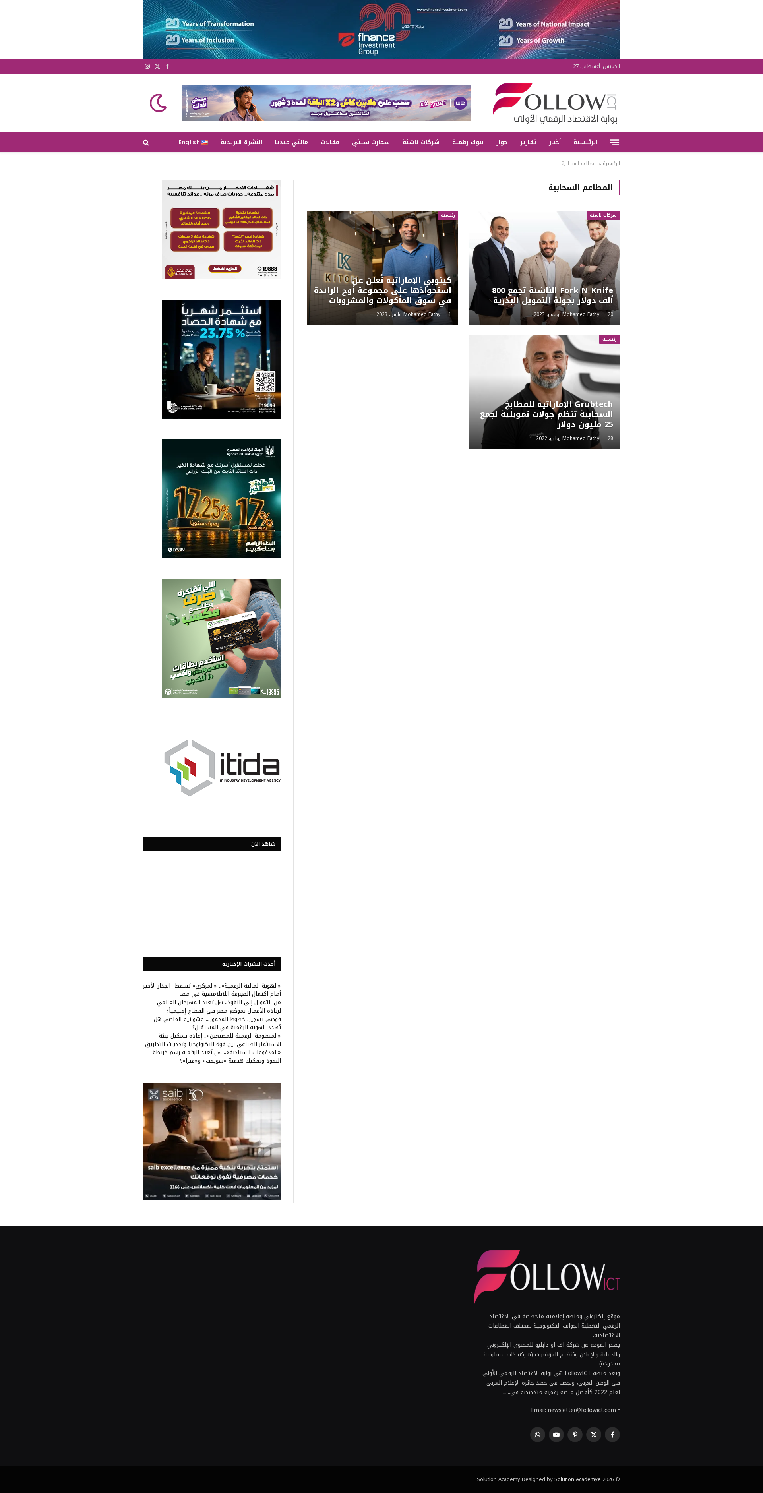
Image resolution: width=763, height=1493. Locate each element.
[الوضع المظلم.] (159, 103)
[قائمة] (614, 142)
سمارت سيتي (371, 142)
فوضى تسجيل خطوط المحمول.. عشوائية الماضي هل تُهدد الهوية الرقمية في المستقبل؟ (217, 1023)
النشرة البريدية (241, 142)
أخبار (555, 142)
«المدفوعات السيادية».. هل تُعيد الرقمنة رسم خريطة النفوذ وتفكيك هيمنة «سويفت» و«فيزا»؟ (217, 1056)
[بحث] (147, 142)
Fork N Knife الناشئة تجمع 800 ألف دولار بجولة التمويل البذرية (552, 296)
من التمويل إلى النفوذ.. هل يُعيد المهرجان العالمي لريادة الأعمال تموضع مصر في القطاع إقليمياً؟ (219, 1006)
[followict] (552, 103)
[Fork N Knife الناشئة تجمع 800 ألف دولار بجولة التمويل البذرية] (544, 268)
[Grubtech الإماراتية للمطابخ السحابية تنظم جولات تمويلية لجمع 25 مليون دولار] (544, 392)
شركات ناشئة (421, 142)
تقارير (528, 142)
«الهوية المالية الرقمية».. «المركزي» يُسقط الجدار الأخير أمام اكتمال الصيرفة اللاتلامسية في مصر (212, 989)
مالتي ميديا (291, 142)
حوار (501, 142)
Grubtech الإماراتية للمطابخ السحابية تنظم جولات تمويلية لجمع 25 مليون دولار (546, 414)
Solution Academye (577, 1479)
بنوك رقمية (468, 142)
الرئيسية (585, 142)
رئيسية (448, 215)
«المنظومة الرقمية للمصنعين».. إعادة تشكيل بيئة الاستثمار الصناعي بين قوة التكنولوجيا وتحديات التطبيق (213, 1040)
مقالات (330, 142)
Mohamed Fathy (580, 314)
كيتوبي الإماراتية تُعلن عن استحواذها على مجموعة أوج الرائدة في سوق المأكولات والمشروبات (382, 290)
